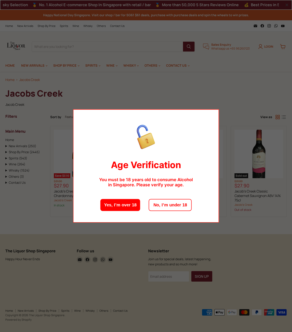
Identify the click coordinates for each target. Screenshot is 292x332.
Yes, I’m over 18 (120, 205)
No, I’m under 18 (170, 205)
